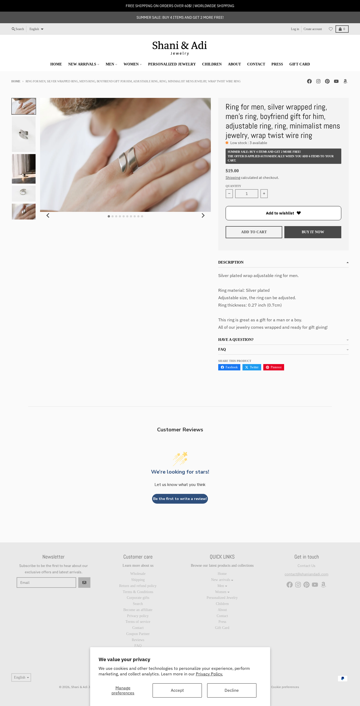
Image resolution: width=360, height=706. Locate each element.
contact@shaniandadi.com (306, 574)
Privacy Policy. (209, 673)
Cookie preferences (285, 687)
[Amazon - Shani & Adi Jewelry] (345, 81)
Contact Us (306, 565)
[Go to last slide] (48, 215)
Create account (313, 29)
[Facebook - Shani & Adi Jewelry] (309, 81)
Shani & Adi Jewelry (85, 687)
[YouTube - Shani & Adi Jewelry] (336, 81)
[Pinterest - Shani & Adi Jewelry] (327, 81)
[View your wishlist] (331, 29)
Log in (295, 29)
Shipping (233, 177)
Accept (177, 690)
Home (15, 81)
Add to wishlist (280, 213)
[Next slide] (203, 215)
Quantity (233, 186)
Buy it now (313, 232)
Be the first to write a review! (180, 498)
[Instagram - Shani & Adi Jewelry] (318, 81)
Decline (232, 690)
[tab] (109, 216)
